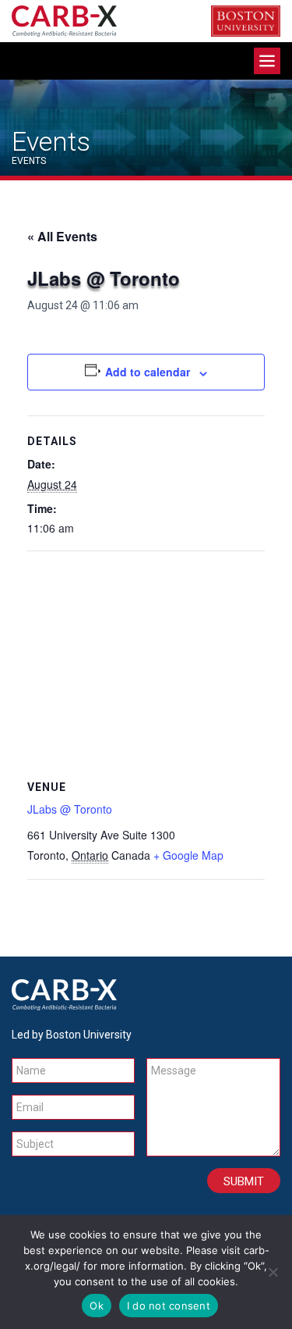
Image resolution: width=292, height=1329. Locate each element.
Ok (97, 1305)
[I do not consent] (272, 1272)
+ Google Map (188, 855)
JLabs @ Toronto (69, 809)
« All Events (62, 236)
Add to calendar (147, 371)
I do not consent (168, 1305)
